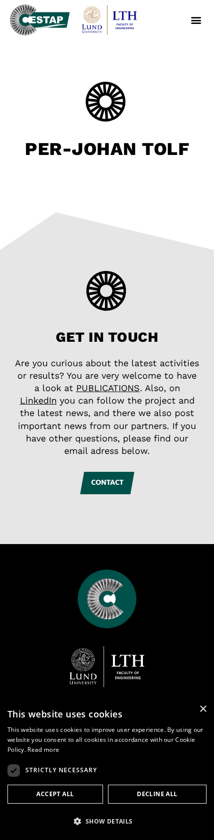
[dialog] (107, 769)
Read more (43, 749)
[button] (196, 20)
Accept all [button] (55, 794)
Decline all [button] (157, 794)
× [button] (203, 709)
